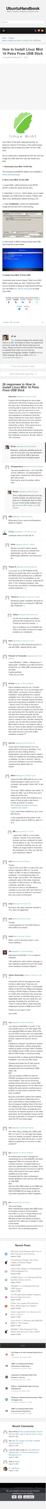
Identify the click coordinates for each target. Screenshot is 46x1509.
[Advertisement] (23, 87)
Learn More (28, 1497)
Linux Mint (15, 322)
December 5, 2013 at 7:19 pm (26, 396)
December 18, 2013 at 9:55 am (26, 567)
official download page (11, 174)
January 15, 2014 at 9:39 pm (24, 683)
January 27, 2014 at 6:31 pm (28, 614)
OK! (14, 1497)
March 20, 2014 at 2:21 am (22, 904)
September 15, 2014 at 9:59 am (22, 951)
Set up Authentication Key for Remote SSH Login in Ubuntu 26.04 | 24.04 (26, 1432)
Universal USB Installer (24, 505)
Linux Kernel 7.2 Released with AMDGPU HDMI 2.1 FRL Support (27, 1321)
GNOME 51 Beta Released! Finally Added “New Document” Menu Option (25, 1330)
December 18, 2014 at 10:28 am (22, 1022)
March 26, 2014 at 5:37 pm (21, 919)
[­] (23, 1)
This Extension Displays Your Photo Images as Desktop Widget (24, 1261)
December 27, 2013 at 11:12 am (24, 641)
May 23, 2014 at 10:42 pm (22, 936)
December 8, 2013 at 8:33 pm (33, 466)
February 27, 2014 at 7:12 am (26, 775)
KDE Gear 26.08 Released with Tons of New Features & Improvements (26, 1252)
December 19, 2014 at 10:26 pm (22, 1153)
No (20, 1497)
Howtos (6, 322)
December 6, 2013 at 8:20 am (26, 446)
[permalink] (41, 322)
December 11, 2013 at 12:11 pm (25, 532)
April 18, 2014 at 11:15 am (24, 831)
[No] (42, 1494)
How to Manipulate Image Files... (22, 374)
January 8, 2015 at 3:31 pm (21, 1202)
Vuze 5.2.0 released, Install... (23, 366)
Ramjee (12, 531)
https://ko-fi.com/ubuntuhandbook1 (19, 356)
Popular (23, 1345)
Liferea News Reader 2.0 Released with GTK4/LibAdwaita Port (26, 1269)
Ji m (10, 1468)
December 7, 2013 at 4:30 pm (23, 516)
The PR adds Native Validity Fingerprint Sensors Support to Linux (26, 1295)
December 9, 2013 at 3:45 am (28, 492)
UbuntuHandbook (23, 8)
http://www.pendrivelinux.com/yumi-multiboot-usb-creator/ (24, 806)
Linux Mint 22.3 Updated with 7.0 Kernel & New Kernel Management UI (24, 1452)
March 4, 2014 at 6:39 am (21, 861)
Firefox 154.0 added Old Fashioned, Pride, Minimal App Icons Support (25, 1304)
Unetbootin (17, 193)
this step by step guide (23, 288)
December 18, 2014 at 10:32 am (22, 1128)
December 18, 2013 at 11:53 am (29, 597)
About (17, 1461)
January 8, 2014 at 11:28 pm (25, 544)
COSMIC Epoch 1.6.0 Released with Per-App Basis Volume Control (26, 1278)
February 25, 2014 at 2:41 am (25, 743)
